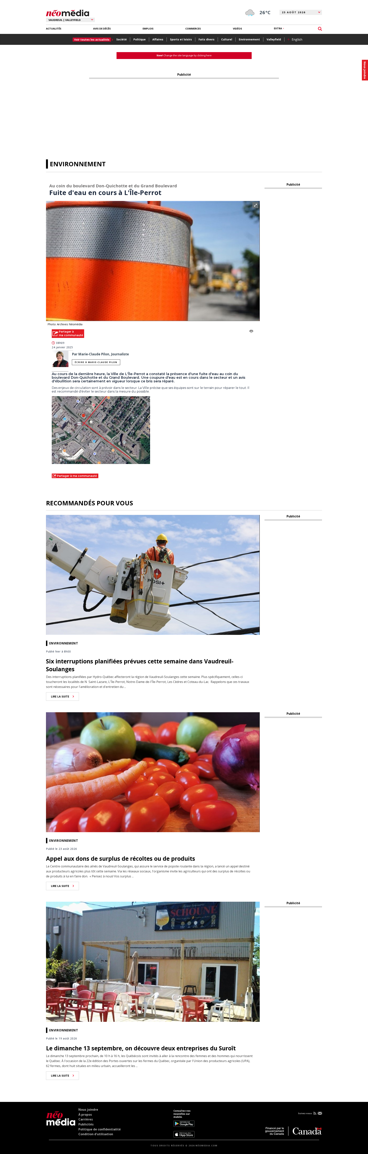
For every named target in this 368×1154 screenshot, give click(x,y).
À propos (85, 1114)
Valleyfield (274, 39)
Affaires (157, 39)
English (297, 39)
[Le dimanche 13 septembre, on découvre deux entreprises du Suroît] (153, 961)
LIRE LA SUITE (60, 696)
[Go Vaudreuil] (61, 1123)
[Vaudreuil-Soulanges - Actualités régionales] (67, 12)
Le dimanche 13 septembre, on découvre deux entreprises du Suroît (141, 1048)
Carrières (85, 1119)
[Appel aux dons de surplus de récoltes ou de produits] (153, 772)
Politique (139, 39)
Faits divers (206, 39)
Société (121, 39)
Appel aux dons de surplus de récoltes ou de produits (120, 858)
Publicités (86, 1124)
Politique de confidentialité (99, 1129)
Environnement (249, 39)
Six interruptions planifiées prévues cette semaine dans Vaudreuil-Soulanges (139, 665)
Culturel (226, 39)
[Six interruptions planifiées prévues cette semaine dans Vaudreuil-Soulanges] (153, 574)
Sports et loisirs (181, 39)
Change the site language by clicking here (184, 55)
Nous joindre (88, 1109)
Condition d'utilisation (95, 1134)
